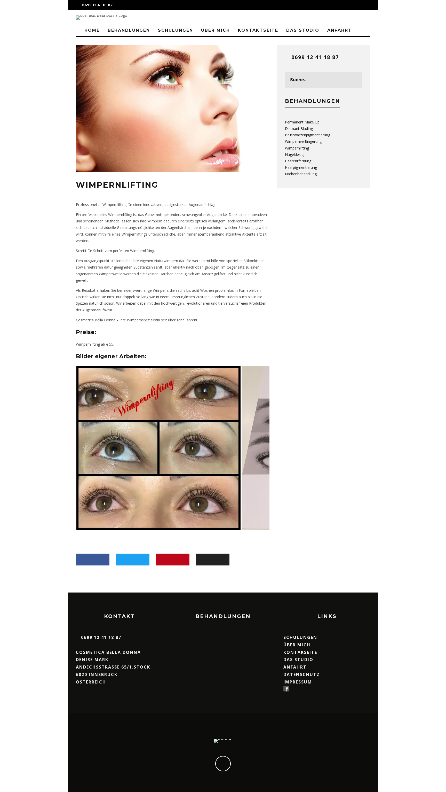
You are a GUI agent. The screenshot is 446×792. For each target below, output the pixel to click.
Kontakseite (300, 652)
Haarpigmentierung (301, 167)
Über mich (215, 30)
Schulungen (175, 30)
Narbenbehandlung (301, 173)
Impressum (297, 682)
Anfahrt (339, 30)
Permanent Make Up (302, 122)
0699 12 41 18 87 (315, 57)
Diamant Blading (299, 128)
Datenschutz (301, 674)
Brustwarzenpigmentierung (307, 134)
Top (433, 779)
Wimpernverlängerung (303, 141)
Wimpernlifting (297, 148)
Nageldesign (295, 154)
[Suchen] (366, 5)
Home (91, 30)
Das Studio (302, 30)
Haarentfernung (298, 161)
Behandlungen (129, 30)
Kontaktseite (258, 30)
